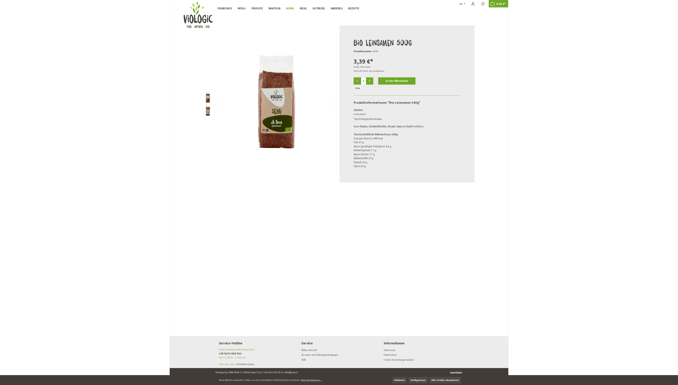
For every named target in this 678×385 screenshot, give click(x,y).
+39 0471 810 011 (230, 353)
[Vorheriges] (220, 104)
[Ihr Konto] (473, 4)
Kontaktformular (245, 364)
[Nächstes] (332, 104)
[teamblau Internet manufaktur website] (456, 372)
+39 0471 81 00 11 (274, 372)
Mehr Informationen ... (311, 380)
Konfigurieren (418, 380)
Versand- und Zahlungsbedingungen (319, 354)
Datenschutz (390, 354)
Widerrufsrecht (309, 350)
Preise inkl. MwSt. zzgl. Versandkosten (369, 71)
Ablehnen (399, 380)
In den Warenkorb (397, 81)
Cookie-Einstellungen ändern (399, 359)
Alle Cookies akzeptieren (445, 380)
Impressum (390, 350)
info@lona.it (291, 372)
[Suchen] (482, 4)
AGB (303, 359)
